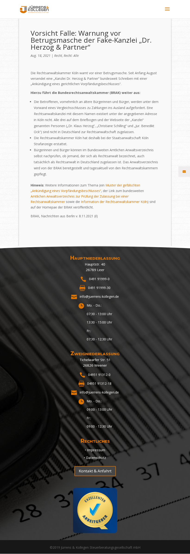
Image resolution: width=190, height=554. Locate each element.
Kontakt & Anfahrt (95, 471)
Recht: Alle (71, 55)
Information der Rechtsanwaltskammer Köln (114, 201)
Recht (58, 55)
